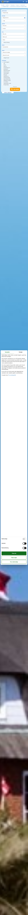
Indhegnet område (7, 80)
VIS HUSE (16, 89)
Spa (4, 63)
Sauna (4, 64)
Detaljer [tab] (21, 352)
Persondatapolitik (12, 375)
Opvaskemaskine (6, 70)
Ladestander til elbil (7, 83)
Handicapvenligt (6, 77)
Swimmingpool (6, 62)
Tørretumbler (6, 73)
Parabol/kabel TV (6, 67)
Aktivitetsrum (6, 76)
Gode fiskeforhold (6, 79)
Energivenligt (6, 84)
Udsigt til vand (6, 57)
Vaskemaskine (6, 72)
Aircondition (5, 81)
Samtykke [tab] (7, 352)
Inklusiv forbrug (6, 42)
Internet (5, 66)
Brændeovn (5, 69)
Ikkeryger (5, 74)
